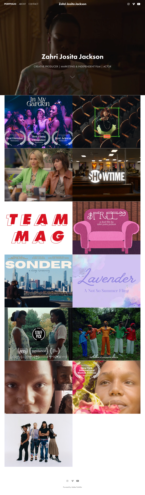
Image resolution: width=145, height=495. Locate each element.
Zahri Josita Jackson (72, 4)
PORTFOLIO (10, 4)
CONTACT (33, 4)
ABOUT (22, 4)
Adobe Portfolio (76, 487)
